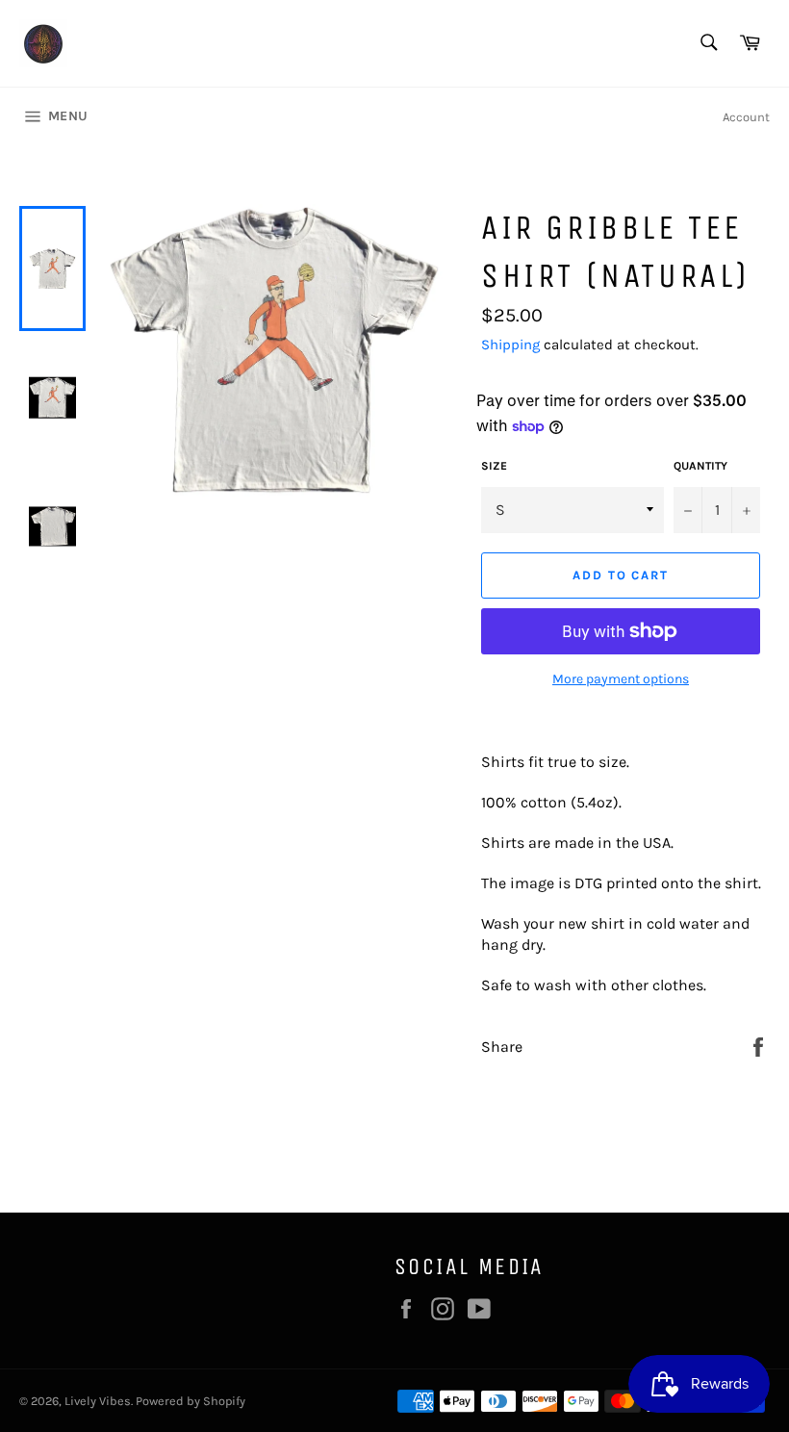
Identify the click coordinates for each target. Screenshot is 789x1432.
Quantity (700, 466)
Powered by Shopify (190, 1401)
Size (494, 466)
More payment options (620, 679)
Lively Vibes (97, 1401)
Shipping (510, 344)
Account (746, 117)
